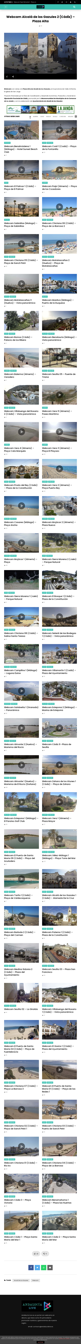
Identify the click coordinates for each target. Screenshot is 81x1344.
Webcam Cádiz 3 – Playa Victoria (17, 1201)
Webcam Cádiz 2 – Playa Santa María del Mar (59, 1238)
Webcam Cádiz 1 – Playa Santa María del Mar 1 (20, 1238)
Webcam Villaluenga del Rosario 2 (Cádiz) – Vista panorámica (21, 412)
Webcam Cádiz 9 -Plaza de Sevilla (56, 746)
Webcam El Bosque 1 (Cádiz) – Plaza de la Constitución (58, 598)
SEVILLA (45, 371)
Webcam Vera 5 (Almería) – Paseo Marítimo (57, 412)
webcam (35, 1280)
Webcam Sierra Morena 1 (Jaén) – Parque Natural (21, 598)
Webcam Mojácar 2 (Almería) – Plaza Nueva (59, 524)
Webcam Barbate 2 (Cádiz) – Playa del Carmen (19, 934)
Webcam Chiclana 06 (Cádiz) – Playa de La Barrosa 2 (59, 225)
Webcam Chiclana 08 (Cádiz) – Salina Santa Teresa (21, 635)
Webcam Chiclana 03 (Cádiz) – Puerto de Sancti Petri (59, 1127)
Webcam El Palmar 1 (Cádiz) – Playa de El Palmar (20, 188)
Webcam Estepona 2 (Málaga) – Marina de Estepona (59, 709)
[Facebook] (58, 2)
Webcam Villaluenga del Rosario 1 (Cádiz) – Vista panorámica (59, 1010)
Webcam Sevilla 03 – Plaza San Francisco (58, 971)
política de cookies (64, 1338)
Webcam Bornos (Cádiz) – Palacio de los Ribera (18, 338)
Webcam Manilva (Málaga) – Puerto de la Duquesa (58, 301)
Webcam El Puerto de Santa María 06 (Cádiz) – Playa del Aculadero (19, 858)
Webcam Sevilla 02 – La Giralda (21, 1009)
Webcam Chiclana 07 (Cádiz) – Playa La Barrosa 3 (21, 1087)
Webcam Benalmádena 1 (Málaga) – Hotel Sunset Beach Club (20, 149)
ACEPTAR (40, 1342)
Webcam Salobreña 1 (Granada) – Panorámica (21, 709)
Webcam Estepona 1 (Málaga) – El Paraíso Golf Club (21, 820)
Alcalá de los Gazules (21, 1280)
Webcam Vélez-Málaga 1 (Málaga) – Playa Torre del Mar (59, 857)
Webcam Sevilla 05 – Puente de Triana (59, 375)
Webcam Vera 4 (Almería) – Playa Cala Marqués (19, 449)
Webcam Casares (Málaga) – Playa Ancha (20, 524)
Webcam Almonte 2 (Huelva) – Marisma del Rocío (20, 746)
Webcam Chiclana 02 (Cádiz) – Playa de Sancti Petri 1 (21, 1127)
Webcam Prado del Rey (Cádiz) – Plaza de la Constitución (21, 486)
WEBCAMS (50, 143)
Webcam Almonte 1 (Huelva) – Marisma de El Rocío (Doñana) (20, 783)
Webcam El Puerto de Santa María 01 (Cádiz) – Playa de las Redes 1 (58, 1089)
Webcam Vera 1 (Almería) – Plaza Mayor (56, 820)
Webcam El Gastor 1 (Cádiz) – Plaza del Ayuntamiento (58, 1047)
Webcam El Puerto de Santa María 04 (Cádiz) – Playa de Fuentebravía (19, 1049)
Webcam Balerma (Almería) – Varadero (20, 375)
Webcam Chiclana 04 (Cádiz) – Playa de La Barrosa (59, 1164)
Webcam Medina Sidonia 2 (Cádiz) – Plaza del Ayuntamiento (18, 972)
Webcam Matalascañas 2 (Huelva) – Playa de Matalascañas (56, 263)
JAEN (44, 556)
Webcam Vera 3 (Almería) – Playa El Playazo (57, 449)
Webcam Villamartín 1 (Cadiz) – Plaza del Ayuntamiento (59, 672)
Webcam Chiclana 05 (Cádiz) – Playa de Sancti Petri (21, 262)
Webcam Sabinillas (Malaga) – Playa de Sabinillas (25, 2)
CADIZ (44, 143)
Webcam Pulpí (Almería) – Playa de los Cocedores (59, 188)
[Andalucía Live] (41, 6)
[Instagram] (66, 2)
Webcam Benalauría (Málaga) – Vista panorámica (59, 338)
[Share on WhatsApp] (43, 1267)
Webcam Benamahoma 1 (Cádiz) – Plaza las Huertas (56, 1201)
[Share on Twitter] (37, 1267)
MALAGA (7, 220)
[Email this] (50, 1267)
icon (21, 129)
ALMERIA (45, 183)
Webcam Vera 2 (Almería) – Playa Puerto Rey (57, 486)
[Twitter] (62, 2)
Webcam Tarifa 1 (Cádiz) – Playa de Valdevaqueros (18, 897)
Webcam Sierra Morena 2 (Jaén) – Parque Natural (59, 561)
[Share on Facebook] (31, 1267)
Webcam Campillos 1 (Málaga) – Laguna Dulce (20, 672)
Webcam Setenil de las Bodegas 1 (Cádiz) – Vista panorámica (59, 635)
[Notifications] (70, 2)
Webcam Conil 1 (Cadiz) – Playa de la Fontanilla (59, 148)
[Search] (75, 2)
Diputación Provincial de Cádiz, (16, 98)
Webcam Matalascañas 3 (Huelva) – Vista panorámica (19, 301)
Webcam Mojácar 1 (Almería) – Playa (20, 561)
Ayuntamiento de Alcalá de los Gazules (47, 101)
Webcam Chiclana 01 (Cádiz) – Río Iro (20, 1164)
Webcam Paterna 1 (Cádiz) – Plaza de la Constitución (57, 934)
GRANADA (7, 143)
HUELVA (45, 257)
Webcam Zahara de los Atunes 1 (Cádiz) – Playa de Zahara (59, 783)
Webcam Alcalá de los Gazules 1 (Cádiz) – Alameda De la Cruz (59, 897)
